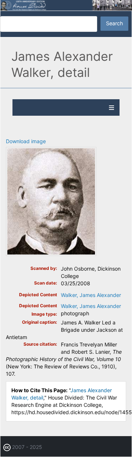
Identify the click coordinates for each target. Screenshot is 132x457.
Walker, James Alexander (91, 295)
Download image (26, 141)
